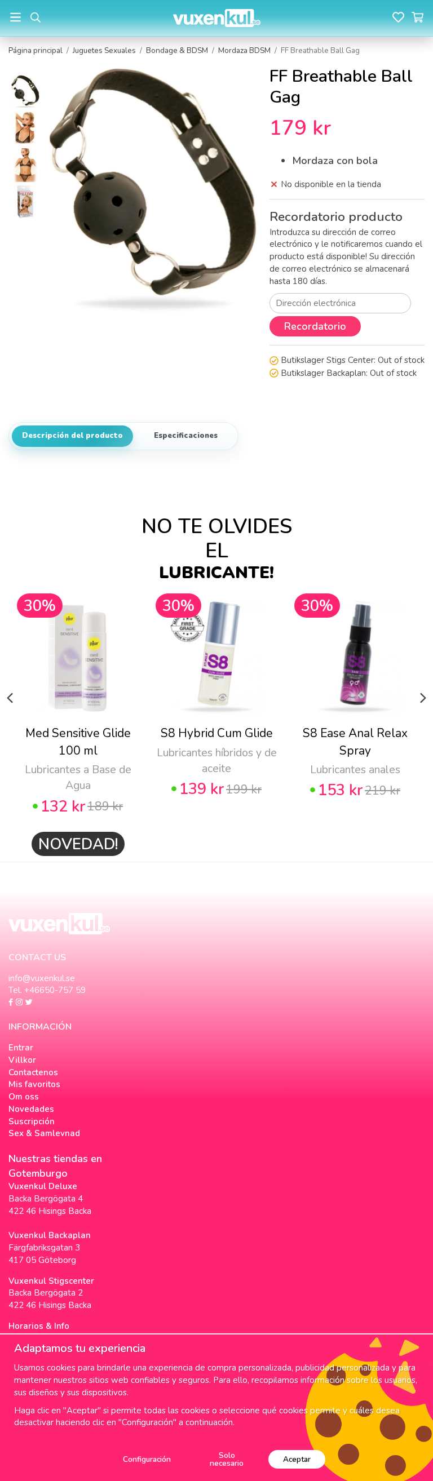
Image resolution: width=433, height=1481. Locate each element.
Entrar (20, 1047)
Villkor (22, 1060)
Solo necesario (227, 1459)
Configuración (147, 1459)
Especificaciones (186, 436)
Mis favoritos (34, 1084)
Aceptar (297, 1459)
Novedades (31, 1109)
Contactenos (33, 1072)
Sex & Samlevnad (44, 1133)
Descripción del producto (72, 436)
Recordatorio (315, 326)
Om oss (23, 1096)
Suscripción (31, 1121)
